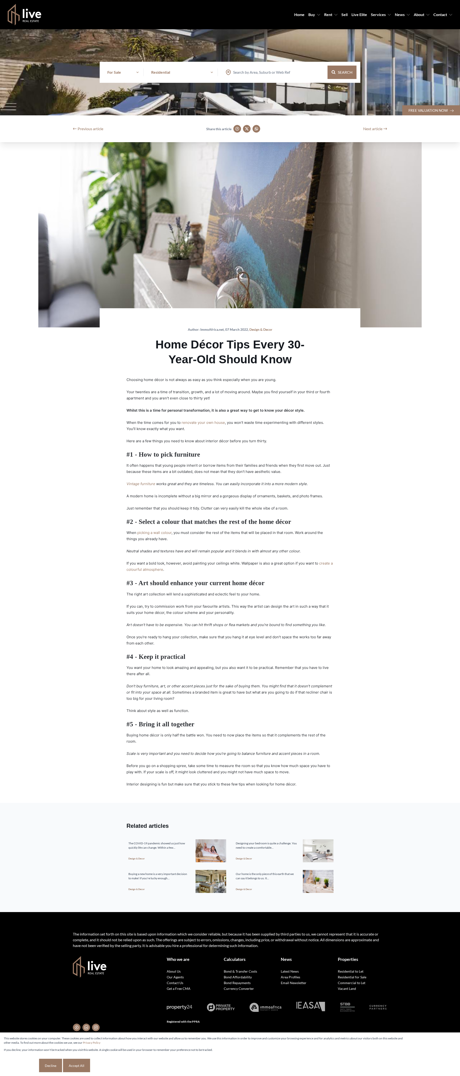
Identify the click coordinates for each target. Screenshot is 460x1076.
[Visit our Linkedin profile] (86, 1027)
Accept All (76, 1066)
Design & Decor (260, 329)
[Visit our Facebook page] (76, 1027)
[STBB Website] (347, 1007)
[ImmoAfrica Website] (265, 1007)
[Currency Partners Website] (377, 1007)
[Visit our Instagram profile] (96, 1027)
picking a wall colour (154, 532)
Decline (50, 1066)
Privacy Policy (91, 1042)
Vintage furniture (140, 484)
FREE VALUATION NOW (428, 110)
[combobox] (261, 72)
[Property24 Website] (179, 1007)
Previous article (90, 128)
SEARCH (345, 72)
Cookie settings (21, 1066)
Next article (372, 128)
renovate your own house (203, 422)
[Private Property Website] (221, 1007)
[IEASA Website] (310, 1007)
